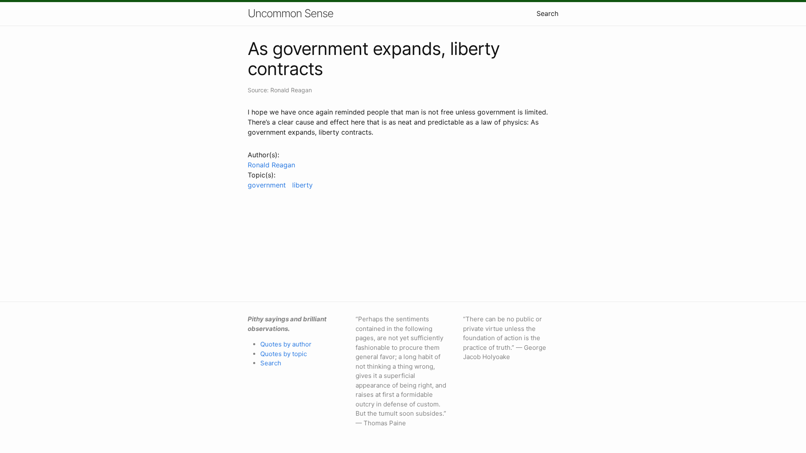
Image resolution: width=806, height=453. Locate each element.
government (267, 185)
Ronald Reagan (271, 165)
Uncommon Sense (290, 13)
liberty (302, 185)
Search (547, 13)
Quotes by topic (283, 354)
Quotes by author (285, 344)
